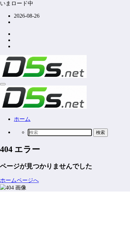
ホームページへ (19, 180)
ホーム (22, 119)
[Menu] (3, 84)
